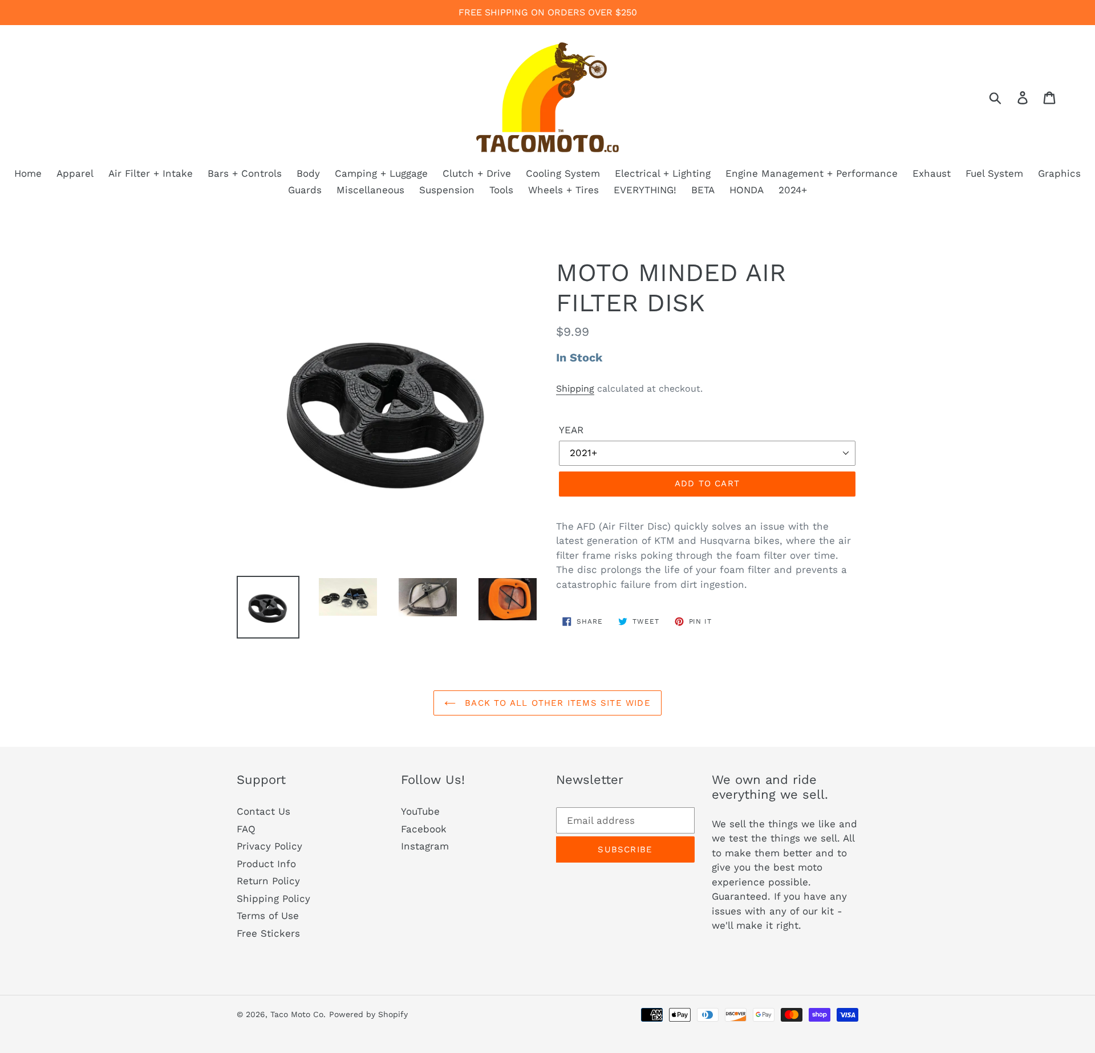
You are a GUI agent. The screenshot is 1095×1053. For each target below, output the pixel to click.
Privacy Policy (269, 846)
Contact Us (263, 811)
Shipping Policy (273, 898)
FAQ (246, 829)
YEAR (571, 430)
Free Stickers (268, 933)
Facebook (424, 829)
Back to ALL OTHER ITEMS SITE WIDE (556, 703)
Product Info (266, 863)
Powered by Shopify (368, 1014)
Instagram (425, 846)
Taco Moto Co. (298, 1014)
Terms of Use (268, 915)
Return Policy (268, 881)
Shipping (575, 388)
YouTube (420, 811)
